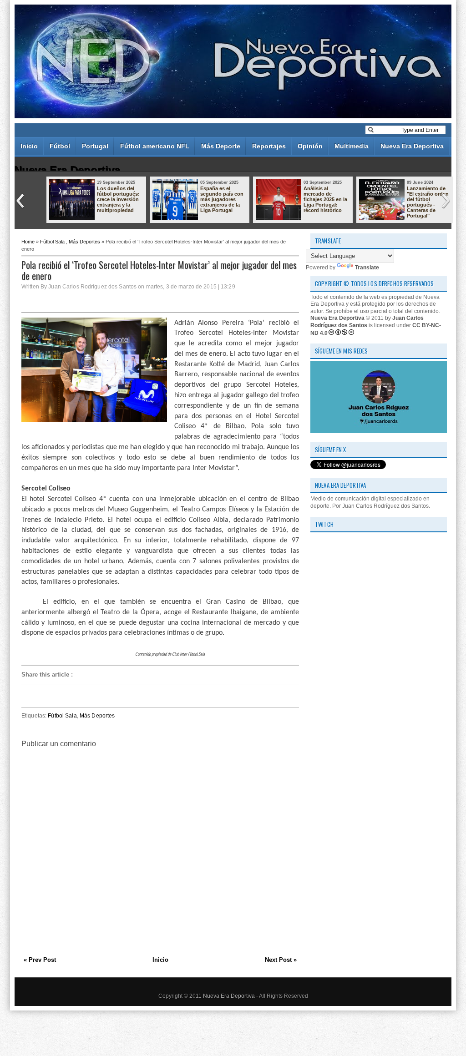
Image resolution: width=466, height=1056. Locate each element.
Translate (367, 267)
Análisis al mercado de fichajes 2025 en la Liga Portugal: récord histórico (325, 199)
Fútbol (60, 146)
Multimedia (351, 146)
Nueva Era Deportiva (412, 146)
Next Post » (281, 959)
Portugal (95, 146)
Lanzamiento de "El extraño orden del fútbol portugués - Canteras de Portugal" (428, 202)
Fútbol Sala (52, 241)
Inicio (29, 146)
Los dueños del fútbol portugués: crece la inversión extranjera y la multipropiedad (118, 199)
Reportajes (269, 146)
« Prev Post (40, 959)
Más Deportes (84, 241)
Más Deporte (220, 146)
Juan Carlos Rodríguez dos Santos (367, 321)
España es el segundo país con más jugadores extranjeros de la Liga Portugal (221, 199)
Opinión (310, 146)
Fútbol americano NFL (154, 146)
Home (28, 241)
